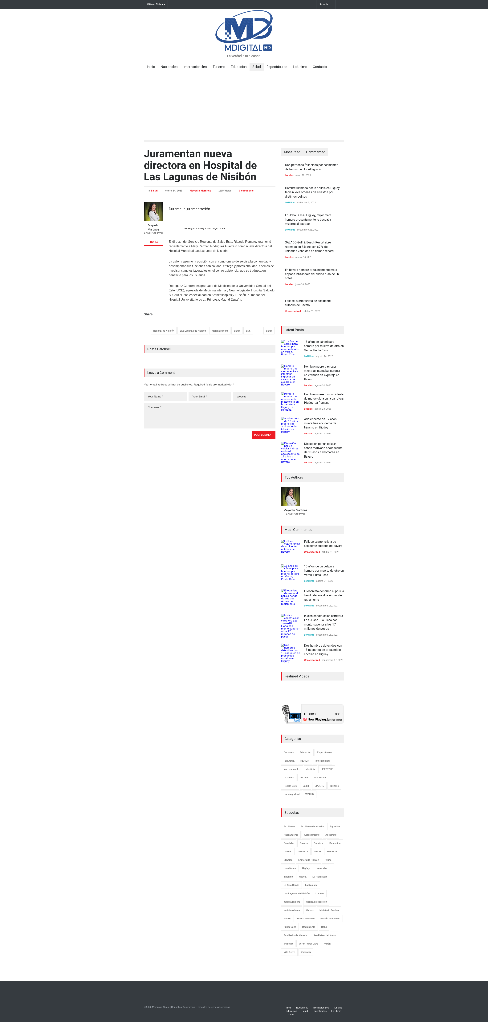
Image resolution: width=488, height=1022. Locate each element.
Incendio (288, 876)
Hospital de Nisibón (163, 330)
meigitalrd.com (292, 910)
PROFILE (153, 242)
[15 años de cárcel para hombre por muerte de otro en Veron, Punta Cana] (290, 349)
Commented (315, 152)
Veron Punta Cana (308, 943)
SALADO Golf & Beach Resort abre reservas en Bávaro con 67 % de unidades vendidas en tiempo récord (309, 247)
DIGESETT (302, 851)
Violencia (306, 952)
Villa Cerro (289, 952)
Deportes (289, 752)
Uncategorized (293, 311)
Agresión (335, 826)
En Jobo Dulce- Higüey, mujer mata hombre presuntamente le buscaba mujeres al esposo (308, 219)
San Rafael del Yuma (324, 935)
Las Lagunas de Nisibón (193, 330)
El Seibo (288, 860)
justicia (303, 876)
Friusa (328, 860)
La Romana (311, 885)
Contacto (320, 67)
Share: (148, 314)
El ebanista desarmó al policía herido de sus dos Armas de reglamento (324, 595)
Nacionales (169, 67)
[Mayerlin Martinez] (153, 211)
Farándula (289, 761)
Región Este (290, 786)
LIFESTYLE (327, 769)
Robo (324, 927)
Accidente (289, 826)
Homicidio (321, 868)
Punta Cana (290, 927)
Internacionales (195, 67)
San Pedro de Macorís (295, 935)
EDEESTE (332, 851)
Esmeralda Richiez (308, 860)
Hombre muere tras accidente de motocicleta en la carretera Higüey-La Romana (324, 399)
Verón (327, 943)
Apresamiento (311, 835)
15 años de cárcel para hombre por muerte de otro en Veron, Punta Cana (324, 346)
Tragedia (288, 943)
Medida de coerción (316, 902)
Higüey (306, 868)
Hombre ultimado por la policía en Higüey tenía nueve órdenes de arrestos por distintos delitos (312, 192)
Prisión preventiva (330, 918)
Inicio (151, 67)
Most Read (292, 152)
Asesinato (330, 835)
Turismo (219, 67)
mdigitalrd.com (220, 330)
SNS (248, 330)
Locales (289, 175)
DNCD (317, 851)
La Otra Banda (291, 885)
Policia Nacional (306, 918)
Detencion (334, 843)
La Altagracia (319, 876)
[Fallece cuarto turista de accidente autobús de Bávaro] (290, 549)
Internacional (322, 761)
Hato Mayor (290, 868)
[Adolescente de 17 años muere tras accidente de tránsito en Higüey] (290, 426)
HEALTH (305, 761)
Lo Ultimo (300, 67)
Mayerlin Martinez (200, 190)
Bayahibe (289, 843)
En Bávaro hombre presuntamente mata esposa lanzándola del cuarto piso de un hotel (312, 274)
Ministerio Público (329, 910)
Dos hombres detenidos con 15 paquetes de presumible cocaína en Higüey (323, 650)
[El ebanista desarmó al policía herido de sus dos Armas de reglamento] (290, 598)
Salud (256, 67)
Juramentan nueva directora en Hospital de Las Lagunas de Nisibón (200, 165)
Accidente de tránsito (312, 826)
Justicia (310, 769)
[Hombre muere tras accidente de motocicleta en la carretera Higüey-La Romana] (290, 401)
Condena (318, 843)
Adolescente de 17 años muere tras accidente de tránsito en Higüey (320, 423)
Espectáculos (276, 67)
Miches (310, 910)
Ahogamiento (291, 835)
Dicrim (287, 851)
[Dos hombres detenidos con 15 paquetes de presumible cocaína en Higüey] (290, 653)
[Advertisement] (244, 100)
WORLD (309, 794)
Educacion (239, 67)
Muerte (287, 918)
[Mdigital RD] (244, 44)
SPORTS (319, 786)
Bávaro (304, 843)
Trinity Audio (204, 228)
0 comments (246, 190)
